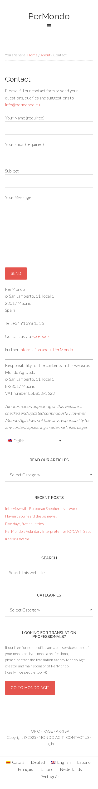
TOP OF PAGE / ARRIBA (49, 731)
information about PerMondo (46, 349)
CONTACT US (77, 737)
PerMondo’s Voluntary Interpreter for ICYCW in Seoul (48, 531)
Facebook (40, 336)
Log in (49, 743)
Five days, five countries (24, 523)
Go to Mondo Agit (30, 687)
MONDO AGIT (51, 737)
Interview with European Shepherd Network (41, 508)
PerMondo (49, 16)
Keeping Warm (17, 539)
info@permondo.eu (22, 104)
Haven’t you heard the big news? (31, 516)
